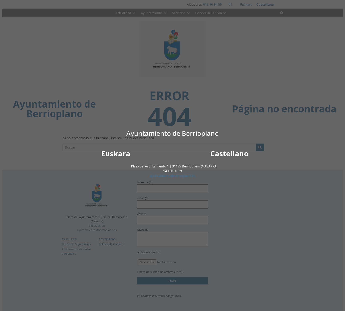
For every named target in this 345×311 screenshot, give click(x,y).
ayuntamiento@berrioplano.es (172, 176)
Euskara (115, 153)
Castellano (229, 153)
